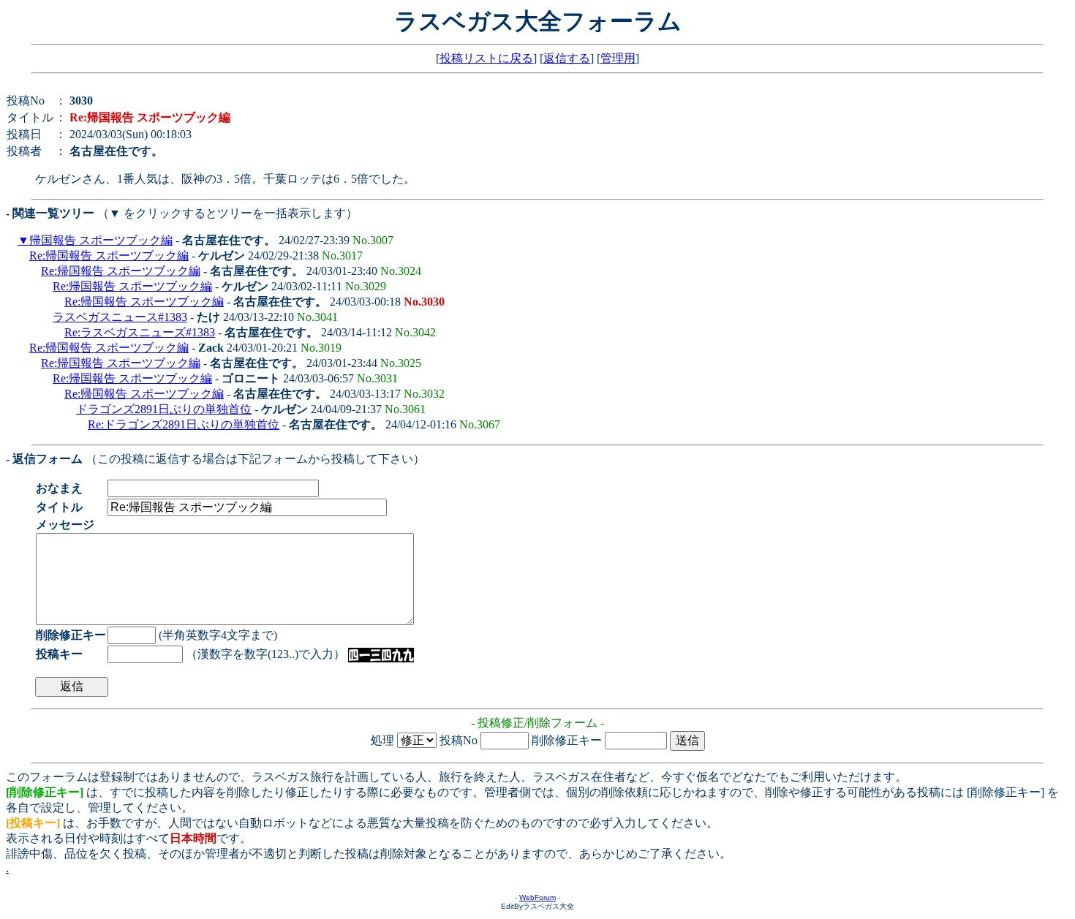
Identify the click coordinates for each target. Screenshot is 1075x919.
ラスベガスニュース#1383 (120, 317)
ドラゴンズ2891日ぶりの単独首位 (164, 409)
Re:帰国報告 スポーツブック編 (109, 255)
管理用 (617, 58)
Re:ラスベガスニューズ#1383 (139, 332)
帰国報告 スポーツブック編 (101, 240)
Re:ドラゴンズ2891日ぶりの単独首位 (183, 424)
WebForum (537, 897)
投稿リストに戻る (486, 58)
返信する (566, 58)
